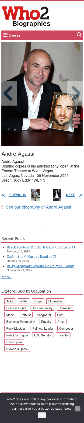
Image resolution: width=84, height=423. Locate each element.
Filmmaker (55, 301)
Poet (60, 314)
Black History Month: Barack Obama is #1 (41, 247)
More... (6, 277)
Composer (66, 328)
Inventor (63, 335)
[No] (77, 409)
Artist (61, 321)
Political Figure (16, 308)
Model (10, 314)
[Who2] (25, 12)
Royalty (46, 321)
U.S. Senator (43, 335)
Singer (38, 301)
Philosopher (14, 342)
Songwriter (44, 314)
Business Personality (20, 321)
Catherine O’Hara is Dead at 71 (31, 256)
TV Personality (42, 308)
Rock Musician (16, 328)
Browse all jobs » (17, 349)
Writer (24, 301)
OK (42, 415)
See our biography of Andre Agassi (38, 207)
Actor (10, 301)
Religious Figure (17, 335)
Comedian (65, 308)
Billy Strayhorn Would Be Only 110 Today (40, 266)
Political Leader (42, 328)
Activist (26, 314)
